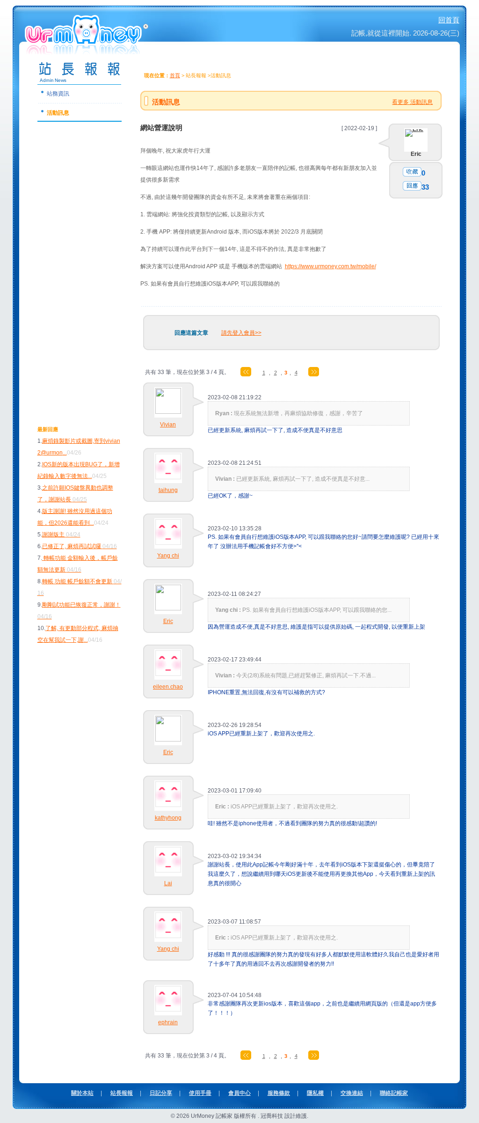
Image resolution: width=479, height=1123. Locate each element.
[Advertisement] (74, 268)
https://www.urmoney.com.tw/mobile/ (330, 266)
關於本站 (82, 1093)
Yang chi (168, 555)
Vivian (168, 424)
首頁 (175, 75)
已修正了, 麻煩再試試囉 (79, 546)
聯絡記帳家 (394, 1093)
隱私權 (315, 1093)
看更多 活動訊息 (412, 102)
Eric (416, 154)
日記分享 (161, 1093)
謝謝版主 (61, 534)
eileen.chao (168, 686)
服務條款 (279, 1093)
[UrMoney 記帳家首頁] (87, 51)
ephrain (168, 1022)
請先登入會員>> (241, 333)
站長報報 (121, 1093)
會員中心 (239, 1093)
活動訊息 (58, 113)
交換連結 (352, 1093)
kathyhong (168, 818)
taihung (168, 490)
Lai (168, 883)
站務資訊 (58, 93)
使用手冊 (200, 1093)
